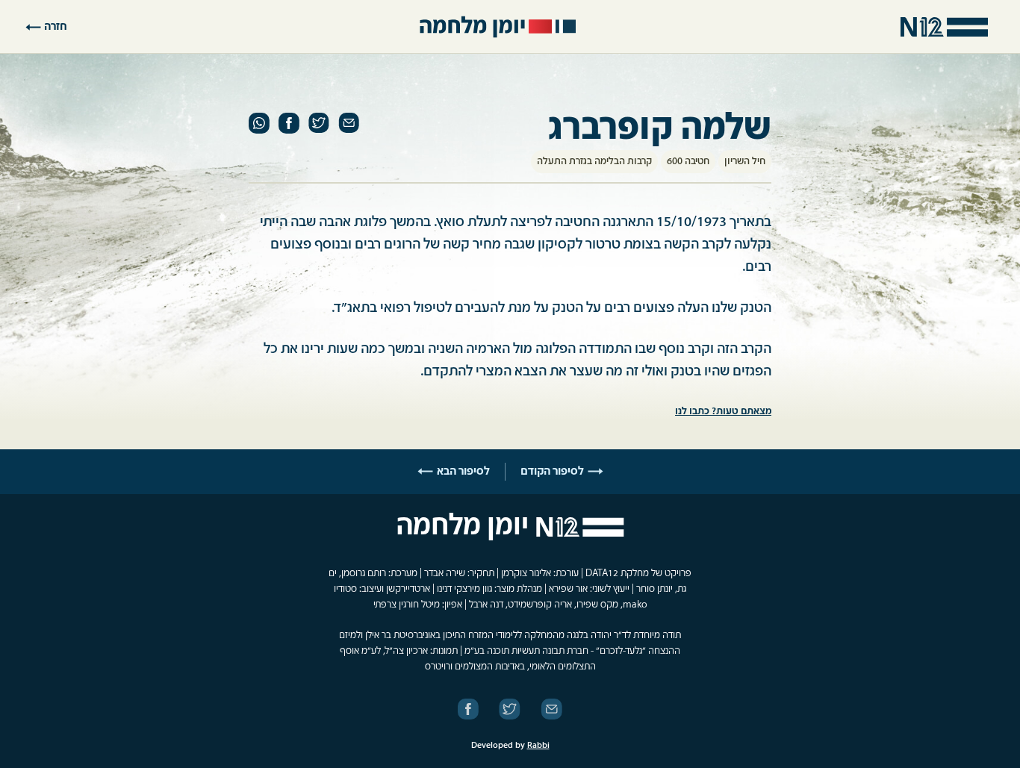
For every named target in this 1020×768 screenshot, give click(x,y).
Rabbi (538, 745)
